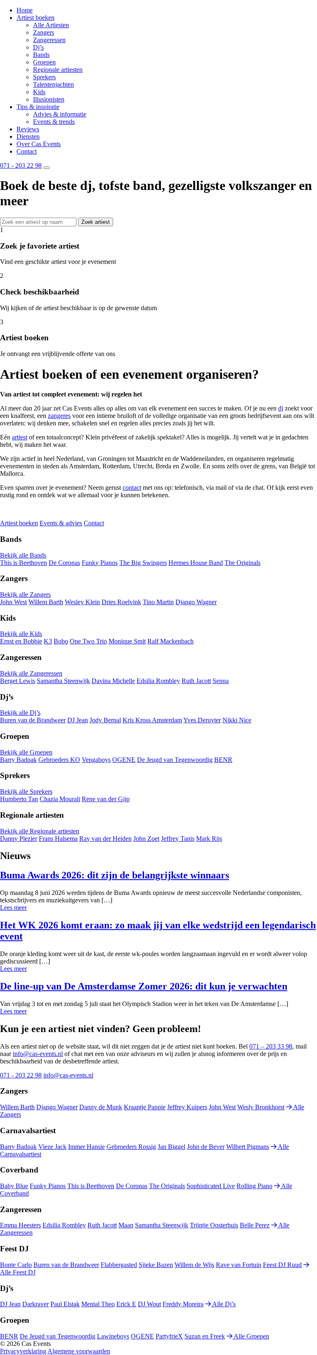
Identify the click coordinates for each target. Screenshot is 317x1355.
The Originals (242, 562)
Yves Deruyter (202, 720)
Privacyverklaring (23, 1351)
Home (25, 10)
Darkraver (35, 1304)
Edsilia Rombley (158, 680)
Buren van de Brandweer (33, 720)
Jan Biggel (171, 1146)
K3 (48, 641)
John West (13, 601)
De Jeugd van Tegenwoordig (175, 759)
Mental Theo (98, 1304)
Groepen (44, 62)
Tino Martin (158, 601)
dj (280, 408)
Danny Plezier (18, 838)
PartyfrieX (169, 1336)
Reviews (28, 129)
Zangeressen (49, 39)
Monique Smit (127, 641)
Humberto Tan (19, 798)
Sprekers (44, 77)
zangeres (59, 415)
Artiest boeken (35, 17)
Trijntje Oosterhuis (214, 1225)
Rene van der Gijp (106, 798)
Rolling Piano (254, 1185)
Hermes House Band (195, 562)
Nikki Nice (236, 720)
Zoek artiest (95, 222)
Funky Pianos (100, 562)
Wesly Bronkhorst (260, 1107)
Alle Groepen (250, 1336)
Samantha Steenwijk (63, 680)
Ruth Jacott (196, 680)
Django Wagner (196, 601)
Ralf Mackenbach (170, 641)
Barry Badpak (18, 759)
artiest (19, 437)
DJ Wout (149, 1304)
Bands (41, 54)
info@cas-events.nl (38, 1053)
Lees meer (13, 907)
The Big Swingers (143, 562)
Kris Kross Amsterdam (152, 720)
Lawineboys (113, 1336)
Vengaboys (96, 759)
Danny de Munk (100, 1107)
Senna (221, 680)
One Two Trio (88, 641)
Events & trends (54, 121)
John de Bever (206, 1146)
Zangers (43, 32)
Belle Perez (255, 1225)
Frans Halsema (58, 838)
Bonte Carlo (16, 1264)
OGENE (123, 759)
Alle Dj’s (223, 1304)
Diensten (28, 136)
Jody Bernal (105, 720)
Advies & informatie (59, 114)
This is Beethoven (23, 562)
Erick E (126, 1304)
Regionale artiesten (58, 69)
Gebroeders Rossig (131, 1146)
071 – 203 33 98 (270, 1046)
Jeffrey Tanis (177, 838)
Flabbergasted (119, 1264)
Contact (27, 151)
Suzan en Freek (205, 1336)
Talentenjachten (53, 84)
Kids (39, 91)
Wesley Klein (82, 601)
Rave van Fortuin (238, 1264)
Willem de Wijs (194, 1264)
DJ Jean (77, 720)
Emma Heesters (20, 1225)
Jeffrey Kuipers (187, 1107)
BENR (223, 759)
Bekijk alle (23, 555)
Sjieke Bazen (156, 1264)
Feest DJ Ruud (282, 1264)
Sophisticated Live (211, 1185)
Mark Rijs (209, 838)
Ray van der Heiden (105, 838)
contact (132, 487)
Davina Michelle (113, 680)
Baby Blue (14, 1185)
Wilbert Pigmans (247, 1146)
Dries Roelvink (121, 601)
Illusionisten (48, 99)
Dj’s (38, 47)
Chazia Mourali (60, 798)
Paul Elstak (65, 1304)
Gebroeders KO (59, 759)
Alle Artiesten (51, 24)
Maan (125, 1225)
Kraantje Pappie (145, 1107)
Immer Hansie (86, 1146)
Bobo (61, 641)
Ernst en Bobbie (21, 641)
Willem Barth (45, 601)
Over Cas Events (39, 143)
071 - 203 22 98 (21, 165)
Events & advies (61, 523)
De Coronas (64, 562)
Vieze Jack (52, 1146)
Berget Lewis (17, 680)
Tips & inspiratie (38, 106)
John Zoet (146, 838)
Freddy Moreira (183, 1304)
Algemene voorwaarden (78, 1351)
